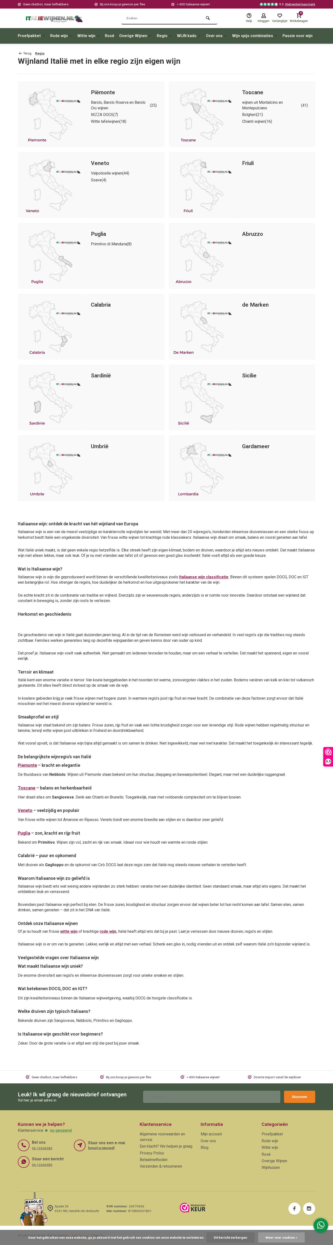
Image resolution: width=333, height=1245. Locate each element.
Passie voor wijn (298, 35)
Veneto (25, 810)
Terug (27, 53)
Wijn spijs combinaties (252, 35)
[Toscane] (202, 114)
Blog (204, 1147)
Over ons (214, 35)
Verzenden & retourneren (161, 1166)
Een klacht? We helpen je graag (166, 1146)
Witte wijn (86, 35)
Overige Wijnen (133, 35)
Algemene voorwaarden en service (162, 1137)
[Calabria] (51, 327)
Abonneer (299, 1097)
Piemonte (27, 765)
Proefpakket (29, 35)
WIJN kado (186, 35)
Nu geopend (61, 1130)
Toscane (26, 787)
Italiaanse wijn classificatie (203, 577)
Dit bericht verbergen (230, 1237)
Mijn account (211, 1134)
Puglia (24, 833)
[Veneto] (51, 185)
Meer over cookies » (281, 1237)
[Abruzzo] (202, 256)
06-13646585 (42, 1148)
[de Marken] (202, 327)
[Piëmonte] (51, 114)
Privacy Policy (152, 1153)
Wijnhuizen (271, 1167)
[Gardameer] (202, 468)
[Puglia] (51, 256)
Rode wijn (59, 35)
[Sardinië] (51, 397)
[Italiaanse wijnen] (54, 18)
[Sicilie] (202, 397)
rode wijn (108, 931)
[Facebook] (294, 1209)
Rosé (109, 35)
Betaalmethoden (153, 1159)
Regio (162, 35)
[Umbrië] (51, 468)
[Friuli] (202, 185)
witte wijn (69, 931)
